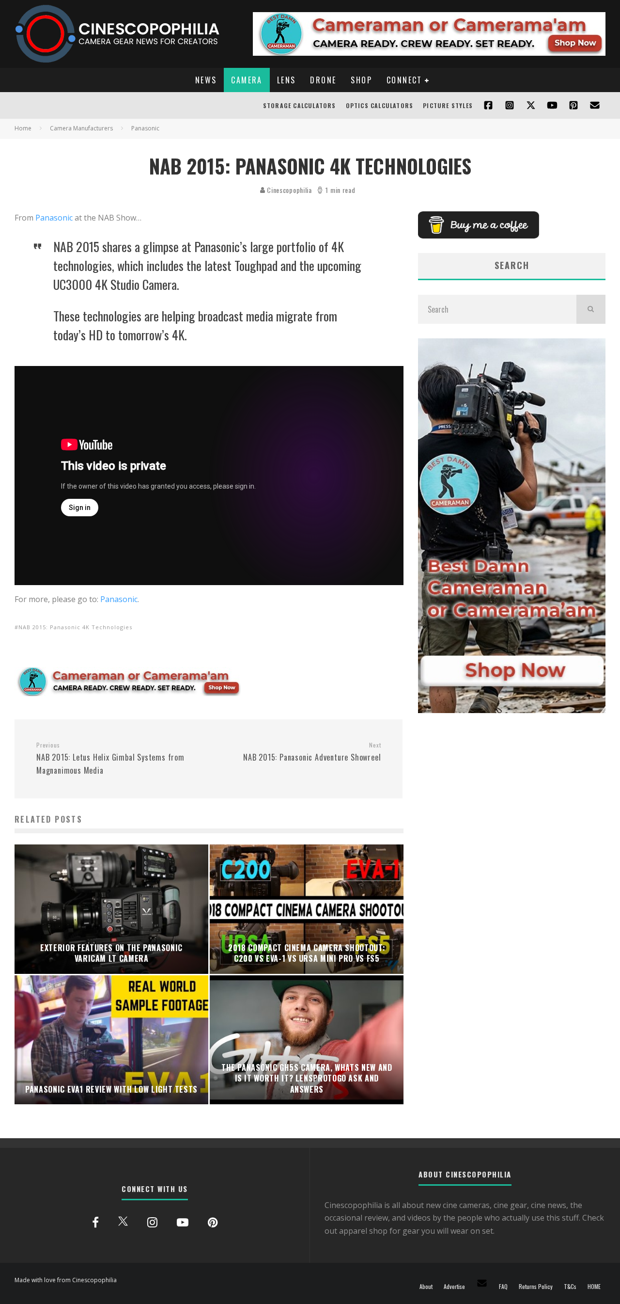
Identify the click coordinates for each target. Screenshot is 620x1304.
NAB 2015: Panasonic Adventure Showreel (312, 752)
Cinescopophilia (288, 190)
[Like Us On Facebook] (488, 105)
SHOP (361, 80)
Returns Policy (536, 1286)
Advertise (454, 1286)
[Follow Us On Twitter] (531, 105)
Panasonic (54, 217)
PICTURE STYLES (448, 105)
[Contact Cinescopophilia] (594, 105)
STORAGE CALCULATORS (299, 105)
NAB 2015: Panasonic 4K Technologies (75, 627)
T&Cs (570, 1286)
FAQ (503, 1286)
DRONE (323, 80)
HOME (594, 1286)
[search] (590, 309)
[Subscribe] (552, 105)
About (426, 1286)
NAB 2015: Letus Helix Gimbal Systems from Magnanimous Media (110, 758)
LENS (286, 80)
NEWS (206, 80)
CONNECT (404, 80)
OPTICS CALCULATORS (380, 105)
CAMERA (246, 80)
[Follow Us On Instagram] (509, 105)
